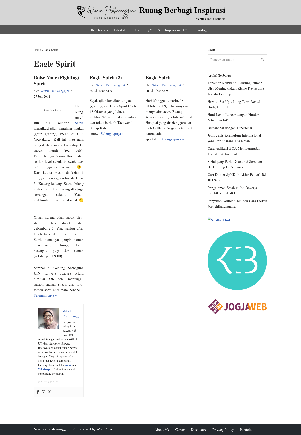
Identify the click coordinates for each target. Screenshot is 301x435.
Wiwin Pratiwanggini (54, 91)
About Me (162, 429)
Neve (37, 429)
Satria (79, 122)
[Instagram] (43, 392)
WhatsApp (44, 369)
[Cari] (262, 59)
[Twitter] (49, 392)
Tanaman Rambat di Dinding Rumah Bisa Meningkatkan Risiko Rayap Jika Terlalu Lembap (236, 88)
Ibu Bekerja (99, 29)
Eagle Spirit (158, 77)
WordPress (104, 429)
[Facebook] (38, 392)
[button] (128, 30)
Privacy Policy (223, 429)
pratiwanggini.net (48, 381)
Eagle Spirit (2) (106, 77)
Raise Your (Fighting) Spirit (56, 80)
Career (180, 429)
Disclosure (199, 429)
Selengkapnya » (45, 295)
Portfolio (246, 429)
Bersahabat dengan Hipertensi (230, 127)
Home (37, 50)
